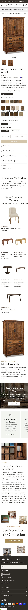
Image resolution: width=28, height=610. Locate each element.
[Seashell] (3, 114)
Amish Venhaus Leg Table (8, 310)
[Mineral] (13, 108)
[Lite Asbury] (3, 108)
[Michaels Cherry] (8, 108)
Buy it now (14, 141)
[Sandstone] (22, 108)
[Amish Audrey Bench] (20, 241)
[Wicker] (21, 114)
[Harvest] (20, 101)
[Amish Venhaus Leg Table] (14, 297)
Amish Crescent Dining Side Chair (11, 228)
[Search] (23, 5)
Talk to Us (14, 404)
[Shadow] (7, 114)
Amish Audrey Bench (20, 254)
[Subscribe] (25, 566)
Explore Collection (18, 9)
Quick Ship (18, 484)
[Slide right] (15, 58)
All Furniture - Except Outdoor (14, 13)
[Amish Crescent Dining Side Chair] (14, 215)
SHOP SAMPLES (10, 434)
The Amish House (10, 606)
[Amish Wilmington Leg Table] (20, 269)
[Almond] (3, 101)
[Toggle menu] (1, 5)
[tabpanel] (14, 260)
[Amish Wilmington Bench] (7, 241)
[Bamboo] (7, 101)
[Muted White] (17, 108)
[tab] (6, 204)
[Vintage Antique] (16, 114)
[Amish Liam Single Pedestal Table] (7, 269)
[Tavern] (12, 114)
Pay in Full (5, 131)
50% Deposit (15, 131)
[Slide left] (13, 58)
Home (2, 13)
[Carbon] (16, 101)
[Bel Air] (12, 101)
